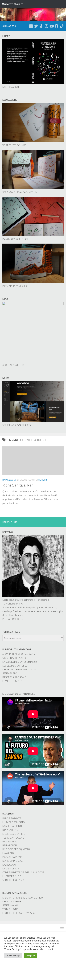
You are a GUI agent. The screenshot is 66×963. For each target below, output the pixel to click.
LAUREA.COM (9, 865)
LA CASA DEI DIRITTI (12, 868)
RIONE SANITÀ (9, 841)
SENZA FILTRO (9, 673)
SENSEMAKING (10, 905)
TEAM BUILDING (10, 909)
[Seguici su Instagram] (46, 26)
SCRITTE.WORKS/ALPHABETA (17, 425)
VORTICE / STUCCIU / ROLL (15, 145)
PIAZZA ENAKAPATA (12, 857)
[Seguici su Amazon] (41, 26)
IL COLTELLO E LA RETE (13, 834)
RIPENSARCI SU (10, 830)
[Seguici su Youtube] (51, 26)
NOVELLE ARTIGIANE (12, 826)
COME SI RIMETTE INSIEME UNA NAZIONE (23, 872)
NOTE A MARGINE (11, 87)
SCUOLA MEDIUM (11, 666)
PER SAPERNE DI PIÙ (12, 619)
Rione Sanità (9, 479)
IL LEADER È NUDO (11, 876)
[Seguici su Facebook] (56, 26)
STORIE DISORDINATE (13, 658)
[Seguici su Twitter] (36, 26)
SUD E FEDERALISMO (13, 880)
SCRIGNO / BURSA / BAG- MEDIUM (19, 192)
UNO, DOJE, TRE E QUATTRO (16, 849)
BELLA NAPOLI (9, 845)
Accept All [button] (30, 955)
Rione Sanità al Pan (17, 485)
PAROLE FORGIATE (11, 818)
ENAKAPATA (8, 853)
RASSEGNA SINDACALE (14, 677)
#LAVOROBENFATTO (12, 603)
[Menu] (62, 4)
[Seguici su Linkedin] (31, 26)
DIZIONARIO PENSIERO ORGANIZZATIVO (22, 897)
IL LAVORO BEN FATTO (13, 822)
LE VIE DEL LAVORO (12, 681)
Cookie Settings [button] (13, 955)
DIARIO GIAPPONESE (12, 861)
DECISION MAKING (11, 901)
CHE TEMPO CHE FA (12, 669)
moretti (42, 479)
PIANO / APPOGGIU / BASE (15, 239)
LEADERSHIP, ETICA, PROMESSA (18, 913)
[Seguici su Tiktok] (62, 26)
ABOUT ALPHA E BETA (13, 365)
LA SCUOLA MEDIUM (12, 662)
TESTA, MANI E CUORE (13, 838)
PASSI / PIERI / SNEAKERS (15, 286)
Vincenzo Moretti (12, 4)
